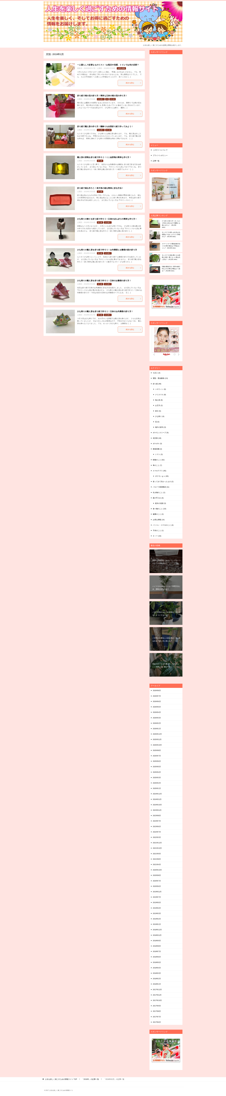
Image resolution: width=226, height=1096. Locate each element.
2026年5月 (157, 707)
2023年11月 (157, 810)
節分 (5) (158, 411)
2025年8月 (157, 750)
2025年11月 (157, 739)
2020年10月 (157, 870)
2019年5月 (157, 902)
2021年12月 (157, 843)
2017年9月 (157, 1006)
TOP (61, 1079)
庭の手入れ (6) (158, 498)
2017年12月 (157, 989)
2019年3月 (157, 913)
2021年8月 (157, 859)
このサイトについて (160, 150)
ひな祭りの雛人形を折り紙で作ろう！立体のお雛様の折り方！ (104, 281)
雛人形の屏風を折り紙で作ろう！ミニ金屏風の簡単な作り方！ (104, 157)
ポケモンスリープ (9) (161, 433)
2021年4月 (157, 864)
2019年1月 (157, 924)
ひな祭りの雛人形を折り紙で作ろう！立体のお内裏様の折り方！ (105, 311)
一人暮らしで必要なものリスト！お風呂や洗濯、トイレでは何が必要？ (108, 65)
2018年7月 (157, 951)
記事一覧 (156, 161)
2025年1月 (157, 788)
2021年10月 (157, 848)
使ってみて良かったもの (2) (163, 481)
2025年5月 (157, 767)
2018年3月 (157, 973)
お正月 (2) (159, 405)
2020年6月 (157, 886)
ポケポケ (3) (157, 443)
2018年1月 (157, 984)
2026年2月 (157, 723)
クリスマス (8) (160, 395)
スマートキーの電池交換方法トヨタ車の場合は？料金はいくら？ (171, 246)
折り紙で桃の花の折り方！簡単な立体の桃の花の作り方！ (102, 96)
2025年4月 (157, 772)
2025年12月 (157, 734)
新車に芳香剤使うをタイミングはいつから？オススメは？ (166, 561)
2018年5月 (157, 962)
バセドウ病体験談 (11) (161, 487)
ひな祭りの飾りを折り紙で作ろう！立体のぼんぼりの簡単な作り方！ (107, 219)
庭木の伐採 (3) (160, 503)
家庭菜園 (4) (157, 449)
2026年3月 (157, 718)
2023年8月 (157, 815)
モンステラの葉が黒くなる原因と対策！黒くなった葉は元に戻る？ (171, 257)
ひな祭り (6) (159, 416)
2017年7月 (157, 1017)
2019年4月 (157, 908)
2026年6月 (157, 701)
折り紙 (112, 99)
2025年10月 (157, 745)
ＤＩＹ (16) (157, 536)
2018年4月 (157, 968)
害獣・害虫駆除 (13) (160, 378)
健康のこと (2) (158, 514)
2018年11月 (157, 935)
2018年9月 (157, 941)
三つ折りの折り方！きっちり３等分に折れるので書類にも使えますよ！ (171, 224)
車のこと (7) (157, 465)
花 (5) (157, 422)
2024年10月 (157, 805)
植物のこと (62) (159, 460)
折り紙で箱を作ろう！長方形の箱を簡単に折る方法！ (100, 188)
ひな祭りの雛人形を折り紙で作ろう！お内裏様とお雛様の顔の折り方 (107, 250)
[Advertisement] (169, 97)
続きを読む (130, 83)
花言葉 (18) (157, 438)
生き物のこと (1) (159, 492)
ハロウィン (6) (160, 389)
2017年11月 (157, 995)
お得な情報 (121, 68)
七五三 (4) (156, 373)
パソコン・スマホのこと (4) (163, 525)
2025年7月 (157, 756)
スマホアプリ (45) (159, 471)
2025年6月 (157, 761)
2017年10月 (157, 1000)
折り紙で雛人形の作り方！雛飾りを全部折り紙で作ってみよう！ (105, 126)
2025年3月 (157, 777)
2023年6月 (157, 826)
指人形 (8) (159, 400)
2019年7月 (157, 897)
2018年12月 (157, 930)
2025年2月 (157, 783)
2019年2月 (157, 919)
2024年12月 (157, 794)
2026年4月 (157, 712)
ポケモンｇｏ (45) (162, 476)
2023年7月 (157, 821)
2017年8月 (157, 1011)
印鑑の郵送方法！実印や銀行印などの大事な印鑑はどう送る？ (171, 269)
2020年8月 (157, 875)
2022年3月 (157, 837)
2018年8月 (157, 946)
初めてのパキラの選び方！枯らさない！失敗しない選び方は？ (165, 665)
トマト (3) (159, 454)
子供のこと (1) (158, 530)
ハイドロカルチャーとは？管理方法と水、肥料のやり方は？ (166, 587)
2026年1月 (157, 729)
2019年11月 (157, 892)
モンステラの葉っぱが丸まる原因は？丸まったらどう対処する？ (171, 234)
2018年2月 (157, 979)
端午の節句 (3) (160, 427)
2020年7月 (157, 881)
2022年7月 (157, 832)
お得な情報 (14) (159, 520)
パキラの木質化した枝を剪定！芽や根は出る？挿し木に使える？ (166, 639)
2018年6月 (157, 957)
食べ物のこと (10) (159, 509)
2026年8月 (157, 690)
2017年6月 (157, 1022)
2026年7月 (157, 696)
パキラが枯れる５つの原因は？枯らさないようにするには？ (166, 613)
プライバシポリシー (160, 155)
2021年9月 (157, 854)
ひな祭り (101, 99)
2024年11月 (157, 799)
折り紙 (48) (157, 384)
